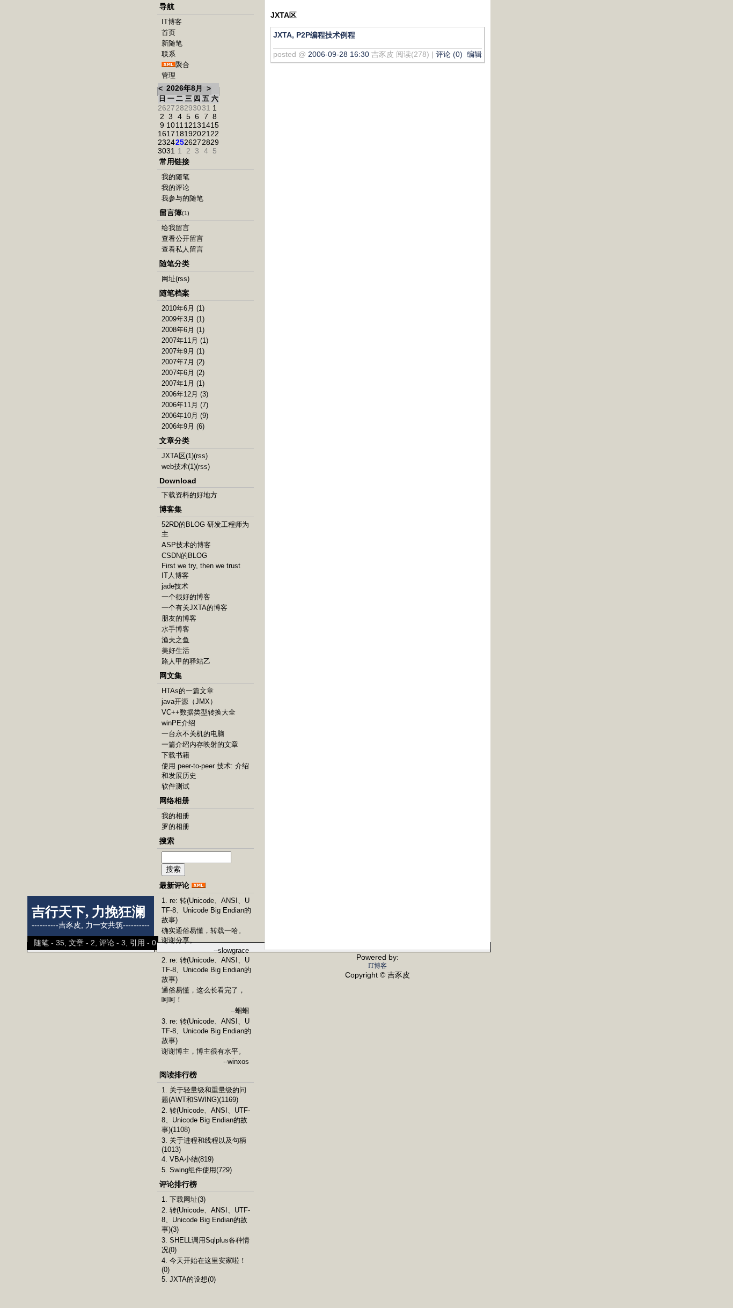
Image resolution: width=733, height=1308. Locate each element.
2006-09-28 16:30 (338, 54)
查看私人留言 (182, 249)
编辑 (474, 54)
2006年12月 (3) (185, 394)
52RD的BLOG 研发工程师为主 (205, 529)
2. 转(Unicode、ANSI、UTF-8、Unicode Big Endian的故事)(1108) (206, 1120)
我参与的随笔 (182, 198)
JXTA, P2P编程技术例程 (314, 35)
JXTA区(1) (178, 456)
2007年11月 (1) (185, 340)
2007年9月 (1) (183, 351)
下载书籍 (175, 755)
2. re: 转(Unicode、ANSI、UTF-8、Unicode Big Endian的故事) (206, 969)
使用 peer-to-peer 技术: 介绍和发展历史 (205, 771)
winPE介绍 (178, 723)
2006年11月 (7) (185, 405)
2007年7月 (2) (183, 362)
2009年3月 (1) (183, 319)
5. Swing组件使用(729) (197, 1170)
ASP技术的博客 (186, 545)
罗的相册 (175, 826)
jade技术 (175, 586)
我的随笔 (175, 177)
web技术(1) (179, 466)
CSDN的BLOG (184, 556)
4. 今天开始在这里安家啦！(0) (204, 1265)
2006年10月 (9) (185, 415)
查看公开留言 (182, 238)
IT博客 (172, 22)
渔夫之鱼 (175, 640)
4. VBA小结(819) (188, 1159)
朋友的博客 (179, 618)
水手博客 (175, 629)
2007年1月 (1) (183, 383)
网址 (168, 279)
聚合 (182, 65)
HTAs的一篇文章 (188, 691)
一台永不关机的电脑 (193, 734)
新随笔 (172, 43)
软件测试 (175, 786)
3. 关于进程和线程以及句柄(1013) (204, 1144)
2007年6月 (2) (183, 373)
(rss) (182, 279)
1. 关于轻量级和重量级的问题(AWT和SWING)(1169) (204, 1095)
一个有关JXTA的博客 (195, 608)
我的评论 (175, 187)
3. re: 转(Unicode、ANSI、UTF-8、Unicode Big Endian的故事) (206, 1031)
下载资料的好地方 (189, 495)
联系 (168, 54)
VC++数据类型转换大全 (199, 712)
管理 (168, 75)
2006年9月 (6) (183, 426)
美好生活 (175, 650)
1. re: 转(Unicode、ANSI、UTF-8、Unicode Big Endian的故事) (206, 910)
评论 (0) (449, 54)
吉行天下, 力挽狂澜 (88, 912)
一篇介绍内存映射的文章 (200, 744)
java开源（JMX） (189, 701)
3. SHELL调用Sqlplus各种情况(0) (206, 1245)
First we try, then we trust (201, 566)
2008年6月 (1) (183, 330)
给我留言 (175, 228)
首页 (168, 32)
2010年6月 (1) (183, 308)
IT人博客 (175, 575)
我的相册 (175, 816)
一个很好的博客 (186, 597)
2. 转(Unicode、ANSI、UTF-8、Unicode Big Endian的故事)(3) (206, 1219)
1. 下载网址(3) (184, 1199)
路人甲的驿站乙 (186, 661)
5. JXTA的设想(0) (189, 1279)
